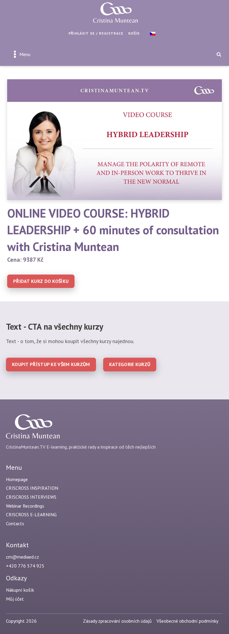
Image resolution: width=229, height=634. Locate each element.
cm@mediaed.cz (22, 557)
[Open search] (219, 54)
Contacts (15, 523)
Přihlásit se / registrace (96, 33)
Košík (134, 33)
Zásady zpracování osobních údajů (117, 621)
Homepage (17, 479)
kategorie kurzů (130, 364)
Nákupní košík (20, 590)
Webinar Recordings (25, 506)
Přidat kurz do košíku (41, 281)
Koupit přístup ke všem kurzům (51, 364)
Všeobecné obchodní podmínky (187, 621)
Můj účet (15, 599)
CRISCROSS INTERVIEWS (31, 497)
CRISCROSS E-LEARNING (31, 514)
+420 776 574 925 (25, 566)
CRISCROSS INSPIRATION (32, 488)
